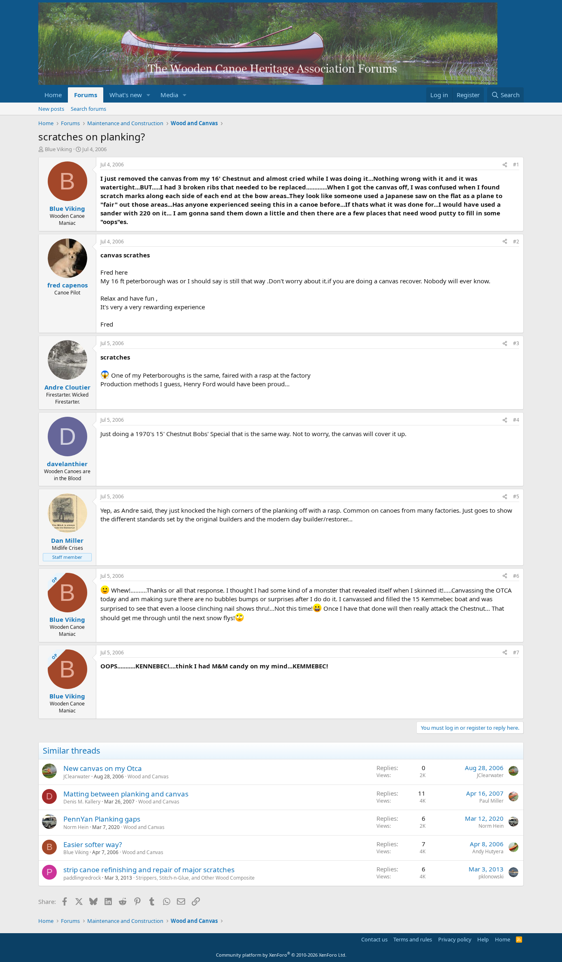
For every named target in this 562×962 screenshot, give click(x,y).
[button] (148, 95)
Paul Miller (491, 800)
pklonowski (491, 876)
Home (53, 95)
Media (169, 95)
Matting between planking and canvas (125, 794)
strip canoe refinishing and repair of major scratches (149, 869)
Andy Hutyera (488, 851)
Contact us (374, 939)
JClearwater (76, 776)
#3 (516, 343)
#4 (516, 419)
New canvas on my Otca (102, 768)
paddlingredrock (82, 877)
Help (483, 939)
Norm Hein (75, 827)
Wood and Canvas (148, 776)
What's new (125, 95)
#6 (516, 575)
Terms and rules (412, 939)
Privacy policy (454, 939)
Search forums (88, 108)
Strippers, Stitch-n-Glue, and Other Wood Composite (195, 877)
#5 (516, 496)
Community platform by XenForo (281, 955)
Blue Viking (58, 149)
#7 (516, 652)
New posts (51, 108)
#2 (516, 241)
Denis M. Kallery (81, 801)
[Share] (504, 165)
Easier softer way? (92, 844)
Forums (85, 95)
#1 (516, 164)
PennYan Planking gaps (101, 819)
